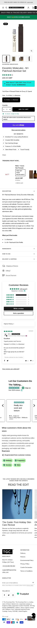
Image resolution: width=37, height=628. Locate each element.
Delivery (23, 553)
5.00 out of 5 (23, 289)
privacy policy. (30, 585)
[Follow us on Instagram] (13, 595)
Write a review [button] (19, 308)
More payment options (18, 130)
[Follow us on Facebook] (4, 595)
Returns (22, 557)
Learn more (30, 2)
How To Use (6, 254)
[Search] (6, 7)
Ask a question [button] (18, 313)
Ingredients (6, 248)
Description (6, 191)
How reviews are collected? (10, 369)
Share (4, 155)
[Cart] (33, 8)
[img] (8, 331)
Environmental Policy (26, 560)
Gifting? (8, 270)
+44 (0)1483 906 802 (8, 566)
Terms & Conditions (26, 571)
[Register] (33, 582)
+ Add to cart (19, 183)
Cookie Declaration (26, 567)
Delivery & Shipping (9, 259)
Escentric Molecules (10, 64)
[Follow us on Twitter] (9, 595)
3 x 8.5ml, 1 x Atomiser (11, 100)
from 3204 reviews (14, 390)
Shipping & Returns (12, 266)
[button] (6, 75)
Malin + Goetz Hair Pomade (19, 167)
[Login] (28, 7)
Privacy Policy (24, 564)
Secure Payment (11, 275)
